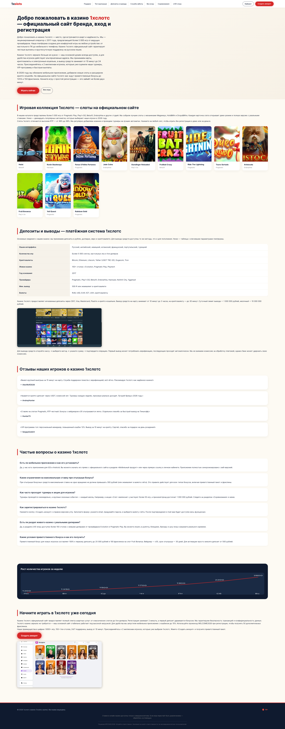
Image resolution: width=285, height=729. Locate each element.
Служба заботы (136, 4)
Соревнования (163, 4)
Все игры (150, 4)
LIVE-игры (177, 4)
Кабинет (248, 4)
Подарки (87, 4)
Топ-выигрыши (101, 4)
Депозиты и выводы (119, 4)
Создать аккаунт (264, 4)
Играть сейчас (28, 90)
